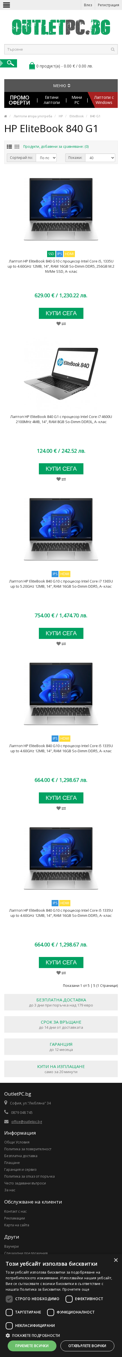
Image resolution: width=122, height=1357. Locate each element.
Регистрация (108, 5)
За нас (9, 1190)
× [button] (115, 1260)
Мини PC (76, 100)
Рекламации (14, 1218)
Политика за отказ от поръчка (29, 1176)
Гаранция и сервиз (20, 1169)
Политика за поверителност (27, 1149)
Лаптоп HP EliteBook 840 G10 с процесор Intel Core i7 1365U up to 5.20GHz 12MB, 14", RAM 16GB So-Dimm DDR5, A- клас (61, 584)
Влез (88, 5)
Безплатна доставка (20, 1155)
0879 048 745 (22, 1112)
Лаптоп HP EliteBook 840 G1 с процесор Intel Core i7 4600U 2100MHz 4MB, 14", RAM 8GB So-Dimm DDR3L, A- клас (61, 419)
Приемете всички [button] (32, 1345)
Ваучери (11, 1246)
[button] (61, 1335)
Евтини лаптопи (52, 100)
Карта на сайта (16, 1225)
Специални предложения (26, 1253)
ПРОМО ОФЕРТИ (19, 100)
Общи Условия (17, 1142)
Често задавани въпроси (25, 1183)
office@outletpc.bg (26, 1121)
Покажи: (75, 157)
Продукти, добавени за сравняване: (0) (56, 146)
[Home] (5, 116)
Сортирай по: (21, 157)
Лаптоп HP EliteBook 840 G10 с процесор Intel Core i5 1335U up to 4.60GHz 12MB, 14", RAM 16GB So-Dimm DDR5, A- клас (61, 748)
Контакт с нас (15, 1211)
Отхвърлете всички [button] (87, 1345)
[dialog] (61, 1305)
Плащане (12, 1162)
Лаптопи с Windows (104, 100)
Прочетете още (75, 1289)
